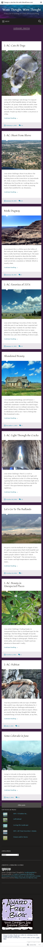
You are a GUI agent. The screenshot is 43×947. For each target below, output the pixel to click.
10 (22, 346)
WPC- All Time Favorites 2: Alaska (24, 831)
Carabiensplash (29, 872)
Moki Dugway (12, 211)
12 (22, 499)
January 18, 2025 (11, 275)
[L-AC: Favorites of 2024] (21, 304)
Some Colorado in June (16, 736)
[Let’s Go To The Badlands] (21, 528)
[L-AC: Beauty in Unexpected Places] (21, 608)
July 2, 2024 (9, 726)
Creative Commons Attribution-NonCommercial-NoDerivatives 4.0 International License (21, 875)
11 (19, 797)
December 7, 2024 (11, 425)
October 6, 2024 (11, 655)
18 (22, 201)
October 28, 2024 (11, 499)
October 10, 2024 (11, 573)
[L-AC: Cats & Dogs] (21, 73)
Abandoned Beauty (14, 356)
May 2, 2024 (10, 797)
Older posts (21, 805)
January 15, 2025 (11, 346)
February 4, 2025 (11, 125)
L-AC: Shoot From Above (17, 135)
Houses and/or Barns (20, 837)
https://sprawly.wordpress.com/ (26, 878)
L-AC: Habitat (11, 664)
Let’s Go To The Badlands (17, 509)
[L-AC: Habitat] (21, 684)
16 (18, 726)
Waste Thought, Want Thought (21, 10)
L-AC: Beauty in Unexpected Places (14, 584)
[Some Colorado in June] (21, 755)
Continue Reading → (11, 118)
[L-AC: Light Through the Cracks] (21, 455)
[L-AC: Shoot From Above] (21, 155)
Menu (7, 21)
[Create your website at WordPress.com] (21, 2)
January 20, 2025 (11, 201)
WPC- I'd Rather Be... (20, 814)
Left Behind (17, 819)
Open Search (39, 21)
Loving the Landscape (20, 825)
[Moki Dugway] (21, 230)
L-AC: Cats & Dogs (14, 45)
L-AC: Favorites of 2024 (17, 284)
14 (22, 125)
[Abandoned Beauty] (21, 378)
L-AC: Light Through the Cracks (21, 435)
